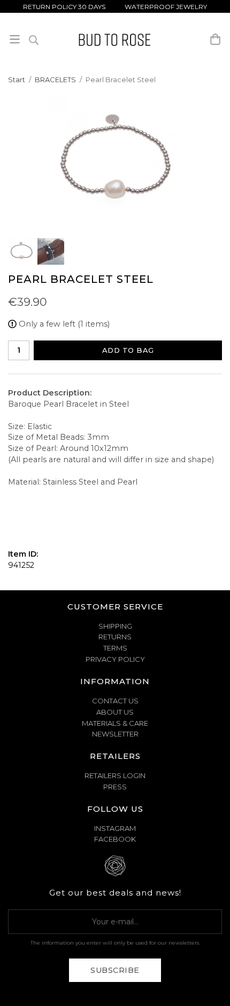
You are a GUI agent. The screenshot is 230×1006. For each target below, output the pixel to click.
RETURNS (115, 636)
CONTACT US (115, 700)
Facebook (115, 839)
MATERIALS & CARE (115, 723)
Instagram (115, 828)
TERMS (115, 648)
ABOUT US (115, 712)
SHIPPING (115, 626)
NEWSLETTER (115, 734)
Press (115, 786)
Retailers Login (115, 775)
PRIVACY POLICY (115, 659)
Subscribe (115, 970)
